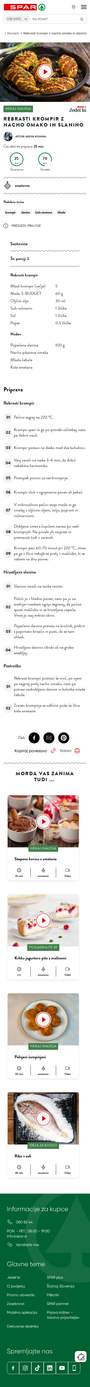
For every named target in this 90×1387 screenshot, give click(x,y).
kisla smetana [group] (43, 212)
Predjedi (19, 225)
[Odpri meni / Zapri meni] (84, 7)
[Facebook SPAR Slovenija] (13, 1368)
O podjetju (16, 1286)
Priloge (34, 225)
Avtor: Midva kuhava (30, 136)
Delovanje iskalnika (23, 1326)
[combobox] (17, 18)
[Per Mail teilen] (48, 737)
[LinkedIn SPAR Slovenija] (50, 1368)
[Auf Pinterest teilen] (63, 737)
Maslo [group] (61, 212)
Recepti (13, 33)
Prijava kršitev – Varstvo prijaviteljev (63, 1315)
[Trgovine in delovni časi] (73, 7)
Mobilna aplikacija (22, 1312)
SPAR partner (58, 1303)
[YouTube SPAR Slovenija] (62, 1368)
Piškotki (53, 1295)
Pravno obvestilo (21, 1295)
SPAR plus (55, 1277)
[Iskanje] (82, 19)
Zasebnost (15, 1303)
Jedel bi (13, 1277)
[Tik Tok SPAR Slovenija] (37, 1368)
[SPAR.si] (25, 7)
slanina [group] (25, 212)
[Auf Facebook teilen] (34, 737)
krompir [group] (10, 212)
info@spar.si (17, 1236)
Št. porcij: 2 (19, 259)
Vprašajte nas (27, 1244)
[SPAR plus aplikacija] (74, 1368)
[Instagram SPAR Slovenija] (25, 1368)
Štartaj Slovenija (60, 1286)
